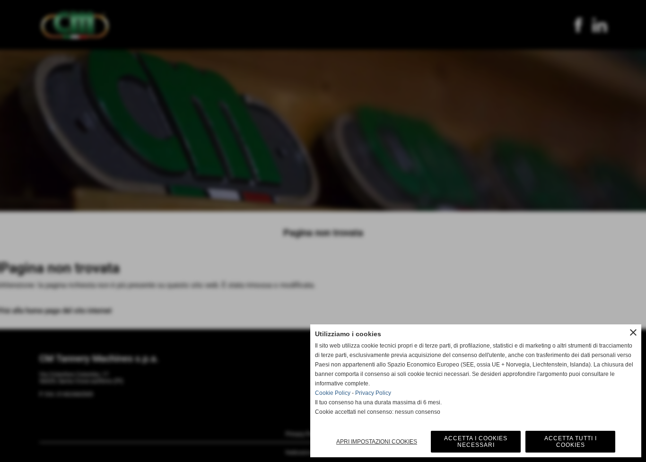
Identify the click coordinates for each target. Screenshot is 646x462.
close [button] (633, 332)
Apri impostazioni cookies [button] (376, 441)
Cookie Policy (332, 393)
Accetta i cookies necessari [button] (475, 441)
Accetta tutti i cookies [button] (570, 441)
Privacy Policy (373, 393)
